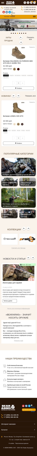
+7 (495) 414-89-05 (29, 7)
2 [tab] (14, 34)
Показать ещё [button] (18, 340)
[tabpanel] (18, 25)
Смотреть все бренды (18, 248)
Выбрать (19, 88)
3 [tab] (16, 34)
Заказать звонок (30, 11)
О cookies (11, 443)
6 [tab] (22, 34)
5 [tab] (20, 34)
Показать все (30, 38)
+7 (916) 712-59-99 (10, 7)
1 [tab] (12, 34)
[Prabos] (27, 239)
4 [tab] (18, 34)
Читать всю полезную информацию (18, 308)
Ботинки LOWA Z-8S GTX (13, 116)
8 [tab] (26, 34)
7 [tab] (24, 34)
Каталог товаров (9, 16)
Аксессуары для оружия (12, 283)
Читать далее (8, 301)
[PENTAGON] (9, 239)
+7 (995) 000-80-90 (29, 9)
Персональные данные (21, 443)
